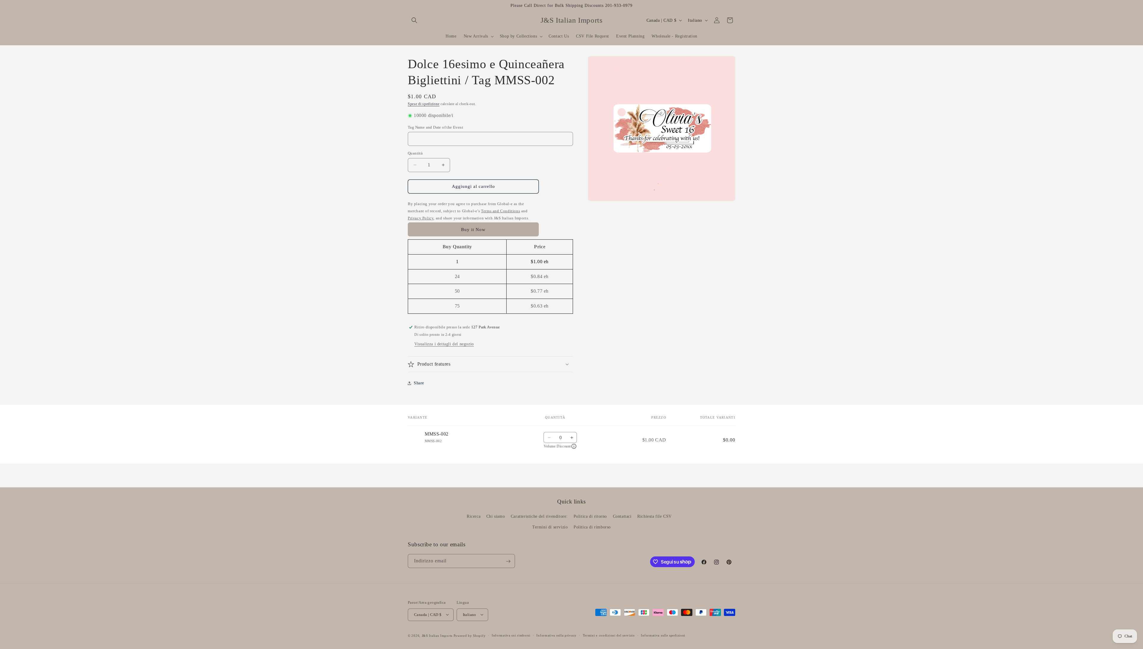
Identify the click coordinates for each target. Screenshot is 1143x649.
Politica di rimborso (592, 527)
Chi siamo (495, 516)
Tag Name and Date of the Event (435, 127)
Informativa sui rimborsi (511, 635)
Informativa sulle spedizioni (663, 635)
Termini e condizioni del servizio (609, 635)
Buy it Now (473, 229)
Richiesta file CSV (654, 516)
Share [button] (419, 383)
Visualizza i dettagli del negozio (444, 344)
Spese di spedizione (423, 104)
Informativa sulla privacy (556, 635)
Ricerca (473, 516)
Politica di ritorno (590, 516)
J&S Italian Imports (437, 635)
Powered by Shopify (470, 635)
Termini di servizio (550, 527)
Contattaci (622, 516)
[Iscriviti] (508, 561)
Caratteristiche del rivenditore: (539, 516)
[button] (414, 20)
